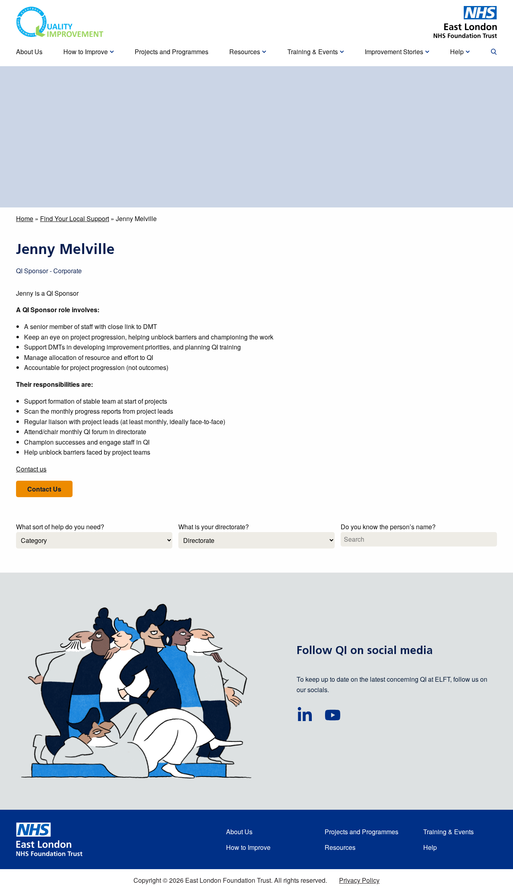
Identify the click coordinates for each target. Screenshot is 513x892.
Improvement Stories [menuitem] (394, 51)
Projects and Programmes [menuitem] (171, 51)
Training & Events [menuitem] (312, 51)
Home (24, 218)
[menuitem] (494, 52)
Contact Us (44, 489)
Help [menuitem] (457, 51)
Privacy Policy (359, 880)
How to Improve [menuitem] (85, 51)
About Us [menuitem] (29, 51)
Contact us (31, 468)
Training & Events (448, 831)
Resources (340, 847)
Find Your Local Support (74, 218)
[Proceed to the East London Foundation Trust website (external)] (465, 22)
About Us (239, 831)
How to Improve (248, 847)
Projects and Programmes (361, 831)
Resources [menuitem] (244, 51)
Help (430, 847)
